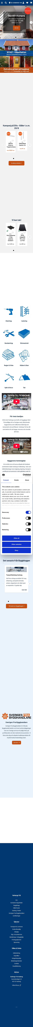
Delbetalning (16, 953)
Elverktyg (9, 321)
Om (16, 900)
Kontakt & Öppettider (17, 902)
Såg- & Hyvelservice (16, 934)
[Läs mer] (16, 22)
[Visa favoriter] (27, 3)
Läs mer (17, 30)
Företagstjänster (16, 939)
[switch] (28, 518)
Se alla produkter (16, 163)
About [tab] (27, 480)
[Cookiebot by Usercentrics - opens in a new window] (23, 475)
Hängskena (22, 144)
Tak (24, 387)
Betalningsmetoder (16, 961)
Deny (16, 550)
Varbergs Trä (16, 895)
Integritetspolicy (16, 958)
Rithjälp (16, 932)
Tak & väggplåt (22, 237)
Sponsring (16, 942)
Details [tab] (16, 480)
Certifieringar (16, 916)
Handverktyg (9, 343)
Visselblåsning (16, 966)
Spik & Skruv (9, 387)
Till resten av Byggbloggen (16, 606)
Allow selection (17, 544)
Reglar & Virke (8, 365)
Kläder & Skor (24, 365)
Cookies (16, 963)
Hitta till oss (15, 985)
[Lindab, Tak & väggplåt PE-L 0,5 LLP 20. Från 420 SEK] (22, 228)
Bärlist (11, 145)
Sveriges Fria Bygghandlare (16, 913)
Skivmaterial (24, 343)
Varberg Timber (16, 910)
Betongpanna (11, 237)
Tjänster (16, 922)
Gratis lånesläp (16, 929)
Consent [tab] (6, 480)
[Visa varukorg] (31, 3)
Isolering (24, 321)
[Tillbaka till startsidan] (16, 3)
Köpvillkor (16, 955)
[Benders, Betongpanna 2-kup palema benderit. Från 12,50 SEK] (10, 228)
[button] (10, 3)
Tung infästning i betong (14, 575)
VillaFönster (16, 908)
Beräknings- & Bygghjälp (16, 937)
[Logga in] (23, 3)
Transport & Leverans (16, 926)
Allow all (16, 538)
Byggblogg (16, 905)
